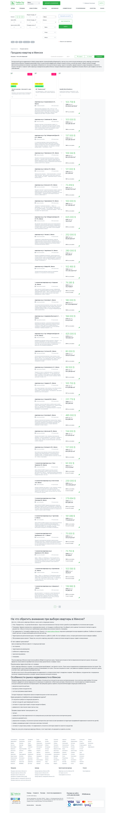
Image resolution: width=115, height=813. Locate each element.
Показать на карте (65, 16)
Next (30, 107)
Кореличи (47, 752)
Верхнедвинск (22, 754)
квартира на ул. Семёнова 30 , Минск (46, 119)
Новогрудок (65, 743)
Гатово (29, 741)
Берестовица (14, 756)
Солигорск (82, 739)
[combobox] (49, 17)
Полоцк (64, 759)
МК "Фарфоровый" (41, 89)
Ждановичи (39, 743)
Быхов (20, 752)
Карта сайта (38, 805)
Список (90, 56)
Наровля (64, 739)
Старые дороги (83, 745)
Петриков (64, 754)
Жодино (38, 750)
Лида (46, 761)
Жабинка (39, 741)
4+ (23, 16)
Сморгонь (73, 761)
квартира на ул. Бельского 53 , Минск (46, 185)
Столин (81, 748)
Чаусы (80, 759)
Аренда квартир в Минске (42, 771)
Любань (55, 743)
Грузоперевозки (80, 8)
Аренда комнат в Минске (41, 772)
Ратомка (73, 743)
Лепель (46, 759)
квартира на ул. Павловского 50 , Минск (47, 153)
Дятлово (30, 763)
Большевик (21, 739)
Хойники (81, 758)
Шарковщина (91, 747)
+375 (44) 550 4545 (73, 795)
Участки (44, 8)
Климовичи (47, 743)
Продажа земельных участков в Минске (21, 780)
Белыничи (13, 750)
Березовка (13, 754)
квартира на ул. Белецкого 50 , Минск (46, 447)
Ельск (38, 739)
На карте (80, 56)
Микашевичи (57, 752)
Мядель (55, 763)
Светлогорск (74, 750)
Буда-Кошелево (23, 748)
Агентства (93, 8)
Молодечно (56, 759)
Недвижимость (14, 48)
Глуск (29, 748)
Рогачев (73, 747)
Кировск (38, 763)
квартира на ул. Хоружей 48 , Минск (45, 399)
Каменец (39, 761)
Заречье (38, 752)
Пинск (63, 756)
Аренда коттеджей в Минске (42, 774)
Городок (30, 752)
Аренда (13, 8)
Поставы (64, 761)
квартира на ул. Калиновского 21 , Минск (47, 367)
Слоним (73, 754)
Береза (12, 752)
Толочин (81, 750)
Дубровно (30, 761)
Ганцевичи (30, 739)
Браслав (21, 745)
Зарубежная (54, 8)
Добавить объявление (51, 3)
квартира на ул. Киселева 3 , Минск (45, 300)
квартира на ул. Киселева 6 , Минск (45, 415)
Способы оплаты (70, 798)
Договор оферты (30, 805)
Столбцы (81, 747)
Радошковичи (74, 741)
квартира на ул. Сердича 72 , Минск (45, 383)
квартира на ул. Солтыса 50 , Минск (45, 351)
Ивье (38, 758)
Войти (101, 3)
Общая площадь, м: (31, 14)
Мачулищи (56, 750)
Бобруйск (13, 761)
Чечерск (90, 739)
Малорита (56, 747)
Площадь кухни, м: (31, 25)
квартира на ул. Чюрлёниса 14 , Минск (46, 250)
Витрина (100, 56)
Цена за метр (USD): (15, 25)
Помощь (29, 793)
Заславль (39, 754)
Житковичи (39, 747)
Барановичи (13, 741)
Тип (16, 42)
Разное (102, 8)
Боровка (21, 743)
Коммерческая (67, 8)
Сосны (81, 741)
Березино (13, 748)
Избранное (83, 3)
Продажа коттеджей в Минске (19, 776)
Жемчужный (39, 745)
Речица (72, 745)
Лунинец (56, 741)
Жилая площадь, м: (31, 20)
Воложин (21, 759)
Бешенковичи (14, 758)
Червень (81, 763)
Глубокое (30, 747)
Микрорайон (26, 42)
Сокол (72, 763)
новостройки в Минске (53, 631)
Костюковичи (48, 754)
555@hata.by (86, 794)
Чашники (81, 761)
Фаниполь (81, 754)
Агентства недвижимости (54, 793)
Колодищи (47, 747)
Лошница (56, 739)
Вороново (21, 761)
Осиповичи (65, 750)
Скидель (73, 752)
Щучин (89, 745)
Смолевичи (73, 759)
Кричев (46, 756)
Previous (12, 107)
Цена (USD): (13, 20)
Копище (47, 748)
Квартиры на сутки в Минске (66, 771)
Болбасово (13, 759)
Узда (80, 752)
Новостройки (33, 8)
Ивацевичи (39, 756)
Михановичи (57, 754)
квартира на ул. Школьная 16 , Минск (46, 431)
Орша (63, 748)
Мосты (55, 761)
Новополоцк (65, 747)
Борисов (13, 763)
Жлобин (38, 748)
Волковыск (21, 758)
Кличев (46, 741)
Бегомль (13, 745)
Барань (12, 743)
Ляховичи (56, 745)
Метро (32, 42)
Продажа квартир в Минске (18, 772)
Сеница (72, 748)
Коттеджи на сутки (63, 772)
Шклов (89, 741)
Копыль (47, 750)
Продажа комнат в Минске (18, 774)
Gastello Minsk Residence (66, 89)
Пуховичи (73, 739)
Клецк (46, 739)
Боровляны (22, 741)
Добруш (30, 756)
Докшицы (30, 758)
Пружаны (64, 763)
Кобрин (47, 745)
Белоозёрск (13, 747)
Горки (29, 743)
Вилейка (21, 756)
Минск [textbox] (45, 16)
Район (20, 42)
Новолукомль (65, 745)
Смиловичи (73, 756)
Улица (12, 42)
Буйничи (21, 750)
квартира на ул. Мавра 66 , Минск (45, 266)
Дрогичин (30, 759)
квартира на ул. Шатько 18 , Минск (45, 169)
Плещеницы (65, 758)
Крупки (46, 758)
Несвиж (64, 741)
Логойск (47, 763)
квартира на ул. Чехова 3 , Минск (44, 234)
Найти (65, 26)
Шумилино (90, 743)
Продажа (22, 8)
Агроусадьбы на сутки (65, 774)
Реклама (42, 793)
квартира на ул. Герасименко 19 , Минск (47, 201)
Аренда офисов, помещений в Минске (44, 776)
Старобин (81, 743)
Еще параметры (65, 21)
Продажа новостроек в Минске (19, 771)
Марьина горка (57, 748)
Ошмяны (64, 752)
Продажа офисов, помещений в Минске (21, 778)
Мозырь (55, 758)
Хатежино (81, 756)
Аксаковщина (14, 739)
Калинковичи (40, 759)
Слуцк (72, 758)
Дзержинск (30, 754)
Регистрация (92, 3)
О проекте (36, 793)
